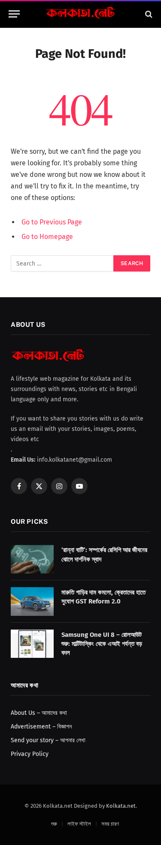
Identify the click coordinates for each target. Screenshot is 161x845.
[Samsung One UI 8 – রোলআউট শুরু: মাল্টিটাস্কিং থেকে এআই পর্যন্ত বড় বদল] (32, 644)
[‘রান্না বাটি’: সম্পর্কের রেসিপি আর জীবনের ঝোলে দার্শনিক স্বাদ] (32, 559)
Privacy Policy (30, 754)
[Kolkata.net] (80, 14)
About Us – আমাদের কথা (39, 713)
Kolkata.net (121, 806)
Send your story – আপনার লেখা (48, 740)
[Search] (147, 14)
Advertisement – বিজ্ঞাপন (41, 726)
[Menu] (14, 14)
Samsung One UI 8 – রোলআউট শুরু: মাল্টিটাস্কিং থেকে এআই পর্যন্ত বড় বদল (101, 644)
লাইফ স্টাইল (79, 824)
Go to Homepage (47, 237)
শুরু (54, 824)
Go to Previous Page (51, 222)
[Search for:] (62, 263)
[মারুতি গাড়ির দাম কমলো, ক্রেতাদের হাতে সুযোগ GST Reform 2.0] (32, 601)
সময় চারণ (110, 824)
